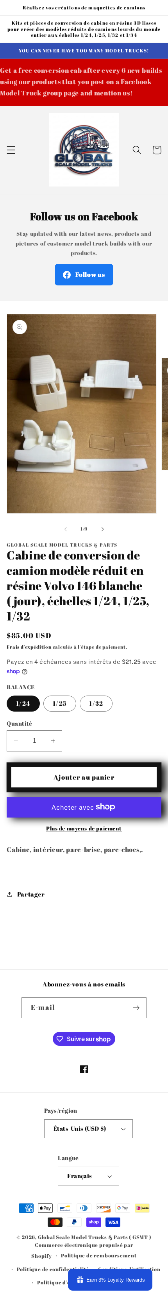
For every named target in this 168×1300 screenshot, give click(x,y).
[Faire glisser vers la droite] (102, 529)
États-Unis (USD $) (80, 1128)
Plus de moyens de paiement (84, 828)
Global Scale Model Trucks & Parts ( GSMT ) (95, 1237)
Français (79, 1176)
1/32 (96, 703)
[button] (11, 150)
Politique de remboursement (99, 1255)
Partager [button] (31, 894)
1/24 (23, 703)
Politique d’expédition (66, 1282)
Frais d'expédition (29, 647)
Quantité (19, 723)
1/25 (60, 703)
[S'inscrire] (136, 1007)
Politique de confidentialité (53, 1269)
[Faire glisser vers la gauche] (65, 529)
